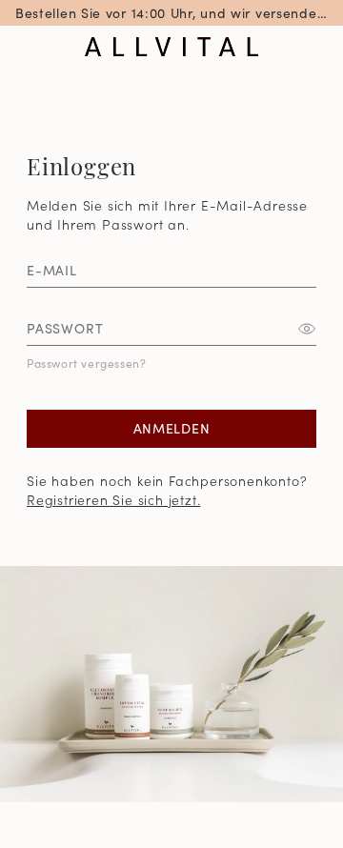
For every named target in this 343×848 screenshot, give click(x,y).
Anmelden (172, 427)
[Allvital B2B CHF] (171, 46)
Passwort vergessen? (86, 362)
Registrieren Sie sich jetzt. (113, 499)
